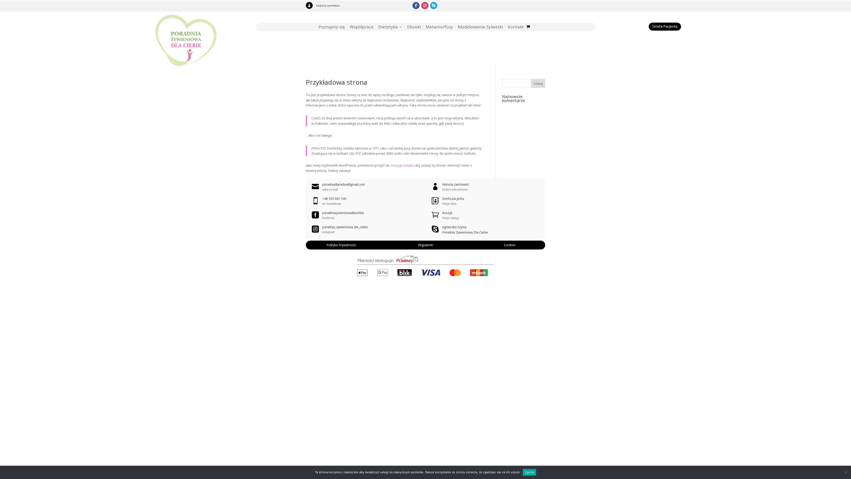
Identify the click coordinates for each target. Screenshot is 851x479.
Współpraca (361, 27)
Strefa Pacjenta (664, 26)
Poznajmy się (331, 27)
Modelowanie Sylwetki (480, 27)
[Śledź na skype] (433, 5)
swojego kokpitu (402, 165)
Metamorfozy (439, 27)
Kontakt (516, 27)
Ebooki (414, 27)
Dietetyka (388, 27)
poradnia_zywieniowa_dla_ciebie (345, 227)
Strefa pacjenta (453, 198)
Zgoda (529, 472)
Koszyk (447, 213)
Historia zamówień (328, 6)
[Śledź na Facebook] (416, 5)
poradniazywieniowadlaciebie (343, 213)
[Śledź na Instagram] (424, 5)
